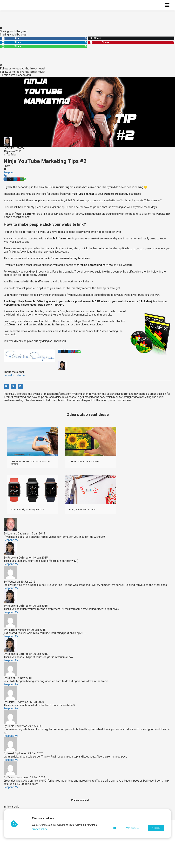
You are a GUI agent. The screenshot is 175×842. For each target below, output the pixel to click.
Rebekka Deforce (14, 148)
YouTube (11, 154)
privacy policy (39, 828)
